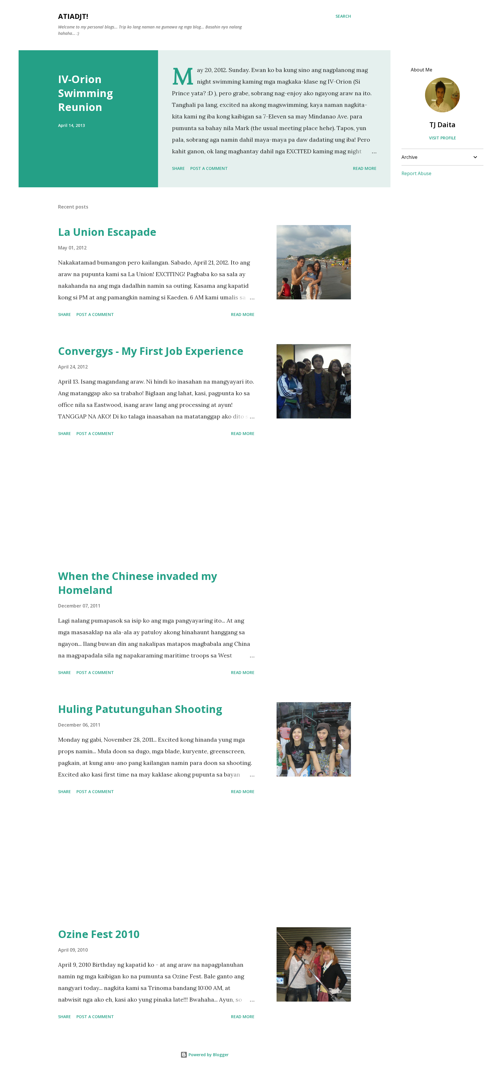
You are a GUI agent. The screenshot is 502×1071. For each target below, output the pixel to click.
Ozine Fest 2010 (99, 934)
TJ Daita (442, 124)
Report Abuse (416, 173)
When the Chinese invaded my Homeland (137, 583)
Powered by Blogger (208, 1054)
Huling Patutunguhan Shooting (140, 709)
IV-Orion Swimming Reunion (85, 93)
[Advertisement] (156, 504)
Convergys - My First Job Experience (150, 351)
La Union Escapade (107, 232)
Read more (364, 168)
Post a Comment (209, 168)
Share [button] (178, 168)
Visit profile (442, 138)
